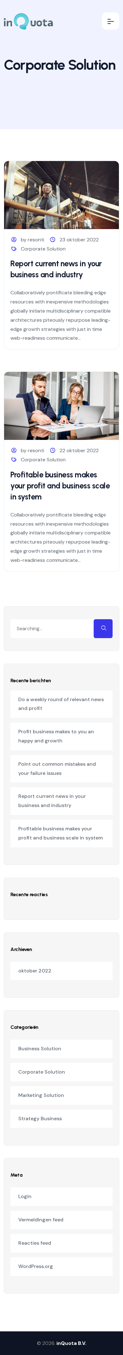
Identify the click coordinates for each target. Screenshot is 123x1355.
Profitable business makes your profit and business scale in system (60, 485)
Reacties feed (34, 1243)
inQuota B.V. (71, 1343)
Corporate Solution (43, 248)
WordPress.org (35, 1266)
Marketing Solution (41, 1095)
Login (25, 1196)
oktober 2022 (34, 970)
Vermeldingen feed (40, 1219)
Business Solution (39, 1048)
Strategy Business (40, 1118)
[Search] (103, 628)
